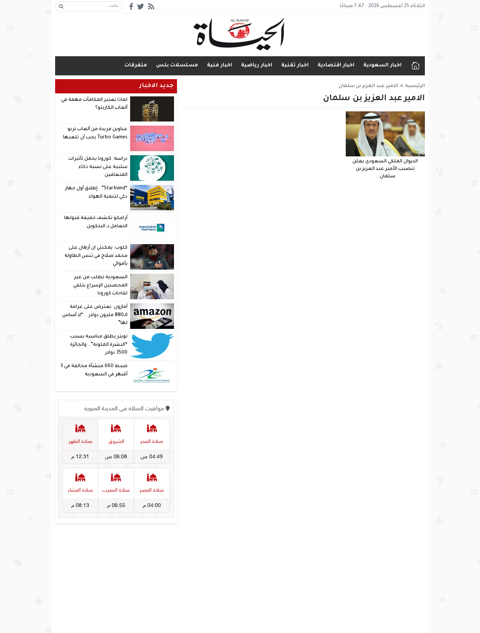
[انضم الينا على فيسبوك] (131, 6)
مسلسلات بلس (177, 65)
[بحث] (61, 6)
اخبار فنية (219, 65)
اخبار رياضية (256, 65)
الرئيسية (415, 65)
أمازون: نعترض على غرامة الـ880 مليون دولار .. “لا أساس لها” (95, 315)
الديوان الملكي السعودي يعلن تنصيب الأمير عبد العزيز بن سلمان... (385, 169)
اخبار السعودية (382, 65)
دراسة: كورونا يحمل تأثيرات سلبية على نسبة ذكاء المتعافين (98, 167)
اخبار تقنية (295, 65)
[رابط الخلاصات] (151, 6)
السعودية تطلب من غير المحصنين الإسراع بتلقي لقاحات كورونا (100, 285)
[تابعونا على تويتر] (140, 6)
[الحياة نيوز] (240, 34)
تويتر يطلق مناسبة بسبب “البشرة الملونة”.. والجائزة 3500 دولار (99, 345)
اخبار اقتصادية (336, 65)
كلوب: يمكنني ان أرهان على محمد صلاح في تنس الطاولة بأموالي (96, 256)
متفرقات (135, 65)
